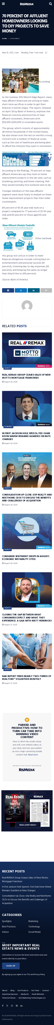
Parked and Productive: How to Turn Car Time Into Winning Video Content (27, 731)
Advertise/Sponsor (10, 994)
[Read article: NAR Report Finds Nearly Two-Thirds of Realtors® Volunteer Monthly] (27, 651)
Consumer (15, 39)
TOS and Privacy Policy (36, 974)
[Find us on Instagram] (12, 1006)
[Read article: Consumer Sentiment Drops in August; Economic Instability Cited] (27, 531)
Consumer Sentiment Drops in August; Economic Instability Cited (26, 557)
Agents (7, 368)
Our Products (22, 990)
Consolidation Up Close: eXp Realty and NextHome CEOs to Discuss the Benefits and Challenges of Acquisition (27, 498)
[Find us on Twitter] (7, 1006)
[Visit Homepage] (27, 4)
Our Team (35, 990)
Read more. (33, 754)
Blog (12, 990)
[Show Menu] (3, 4)
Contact (45, 990)
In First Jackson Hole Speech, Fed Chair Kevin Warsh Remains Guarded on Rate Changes (26, 436)
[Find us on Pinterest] (17, 1006)
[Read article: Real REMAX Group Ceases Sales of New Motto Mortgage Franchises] (27, 350)
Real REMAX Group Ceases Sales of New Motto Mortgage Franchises (26, 376)
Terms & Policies (9, 998)
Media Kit (25, 994)
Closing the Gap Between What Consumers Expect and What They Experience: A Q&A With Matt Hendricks (27, 618)
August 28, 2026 (10, 382)
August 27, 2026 (10, 624)
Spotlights (7, 921)
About (4, 990)
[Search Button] (50, 4)
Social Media (34, 932)
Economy (8, 426)
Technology (34, 927)
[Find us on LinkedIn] (21, 1006)
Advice (5, 932)
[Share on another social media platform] (46, 290)
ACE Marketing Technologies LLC (32, 998)
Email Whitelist (38, 994)
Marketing (33, 921)
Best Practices (9, 927)
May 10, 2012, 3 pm (10, 52)
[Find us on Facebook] (2, 1006)
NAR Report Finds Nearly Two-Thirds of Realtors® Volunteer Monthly (26, 677)
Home (4, 39)
